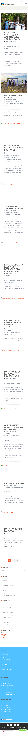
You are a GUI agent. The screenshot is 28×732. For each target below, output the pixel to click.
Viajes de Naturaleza (9, 282)
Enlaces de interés (7, 588)
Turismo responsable (5, 659)
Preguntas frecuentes (7, 592)
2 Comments (8, 433)
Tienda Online (4, 664)
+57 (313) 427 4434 (6, 1)
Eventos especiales (10, 44)
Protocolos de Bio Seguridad (9, 595)
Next (17, 560)
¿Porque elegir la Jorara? (6, 657)
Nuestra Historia (4, 654)
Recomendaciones (14, 483)
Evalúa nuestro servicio (8, 585)
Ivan (7, 41)
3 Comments (8, 380)
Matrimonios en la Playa (13, 96)
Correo (3, 635)
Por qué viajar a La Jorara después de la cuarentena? (13, 268)
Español (4, 719)
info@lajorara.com (23, 1)
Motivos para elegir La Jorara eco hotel (13, 147)
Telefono (4, 634)
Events (4, 610)
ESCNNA (5, 590)
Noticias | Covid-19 (8, 216)
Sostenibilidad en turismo (10, 159)
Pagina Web (5, 637)
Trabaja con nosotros (5, 662)
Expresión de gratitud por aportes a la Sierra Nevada (12, 36)
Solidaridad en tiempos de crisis (13, 207)
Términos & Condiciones (6, 669)
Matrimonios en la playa (13, 530)
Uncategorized (6, 622)
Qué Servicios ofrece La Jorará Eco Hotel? (14, 427)
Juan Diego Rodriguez (11, 99)
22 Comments (9, 43)
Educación (5, 580)
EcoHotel (8, 155)
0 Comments (17, 101)
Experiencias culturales (10, 157)
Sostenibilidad (6, 583)
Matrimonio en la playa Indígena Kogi (12, 374)
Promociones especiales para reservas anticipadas (13, 323)
